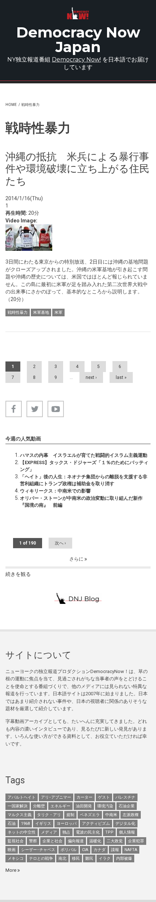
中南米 (111, 814)
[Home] (78, 13)
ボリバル (69, 849)
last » (121, 377)
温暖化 (95, 841)
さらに (77, 559)
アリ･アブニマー (56, 797)
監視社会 (16, 841)
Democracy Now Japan (78, 39)
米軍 (58, 312)
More (11, 870)
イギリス (43, 823)
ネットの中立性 (22, 832)
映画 (12, 849)
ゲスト (104, 797)
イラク (105, 858)
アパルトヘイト (22, 797)
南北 (62, 858)
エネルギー (60, 806)
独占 (66, 832)
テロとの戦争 (41, 858)
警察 (33, 841)
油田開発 (84, 806)
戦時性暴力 (18, 312)
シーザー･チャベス (38, 849)
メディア (49, 832)
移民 (76, 858)
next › (91, 377)
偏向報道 (76, 841)
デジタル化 (125, 823)
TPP (109, 832)
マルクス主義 (20, 814)
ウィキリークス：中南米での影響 (55, 491)
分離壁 (39, 806)
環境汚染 (105, 806)
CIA (85, 849)
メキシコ (16, 858)
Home (11, 105)
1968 (25, 823)
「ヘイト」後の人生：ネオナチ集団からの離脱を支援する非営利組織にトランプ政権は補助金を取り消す (83, 480)
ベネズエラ (90, 814)
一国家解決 (18, 806)
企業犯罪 (136, 841)
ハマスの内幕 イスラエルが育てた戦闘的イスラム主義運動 (83, 455)
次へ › (60, 543)
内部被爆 (124, 858)
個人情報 (127, 832)
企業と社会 (52, 841)
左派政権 (131, 814)
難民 (89, 858)
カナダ (100, 849)
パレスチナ (125, 797)
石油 (12, 823)
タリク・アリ (49, 814)
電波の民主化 (88, 832)
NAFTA (130, 849)
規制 (70, 814)
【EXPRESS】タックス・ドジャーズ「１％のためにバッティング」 (84, 466)
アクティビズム (96, 823)
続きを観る (18, 574)
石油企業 (127, 806)
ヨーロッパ (67, 823)
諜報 (115, 849)
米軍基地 (41, 312)
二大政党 (115, 841)
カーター (85, 797)
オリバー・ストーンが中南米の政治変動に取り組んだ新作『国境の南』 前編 (81, 501)
